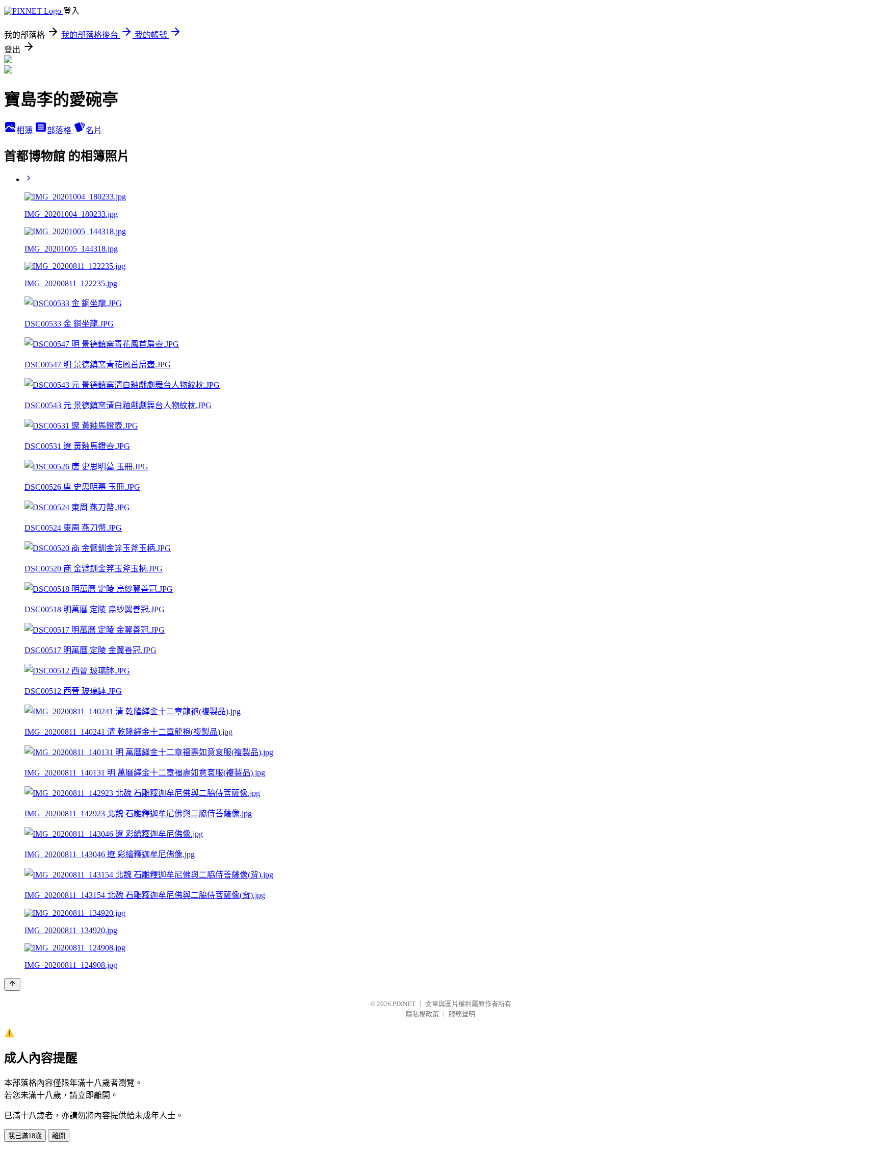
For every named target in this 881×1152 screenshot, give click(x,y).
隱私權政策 (422, 1014)
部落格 (60, 130)
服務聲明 (462, 1014)
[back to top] (12, 984)
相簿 (25, 130)
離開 (58, 1136)
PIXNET (404, 1004)
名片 (94, 130)
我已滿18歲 (25, 1136)
